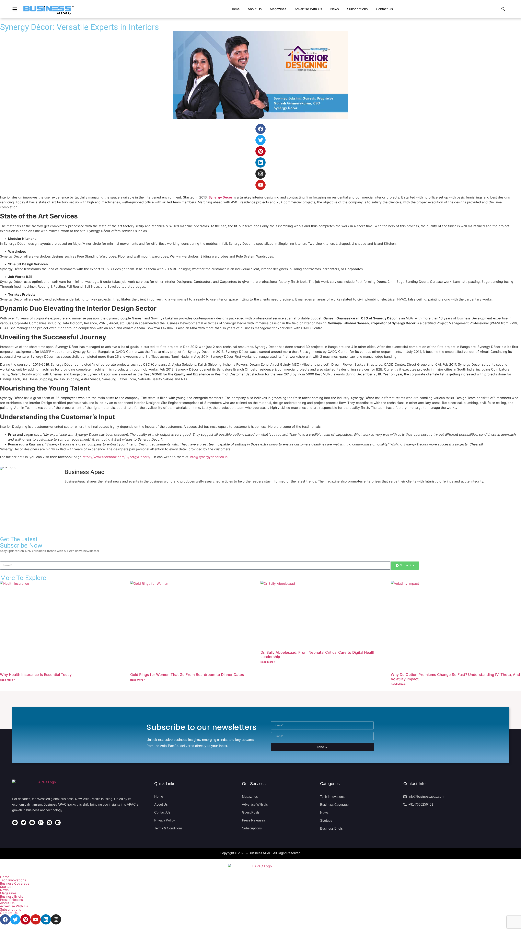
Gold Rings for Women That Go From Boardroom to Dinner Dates (187, 674)
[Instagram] (260, 174)
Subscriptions (10, 909)
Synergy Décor (220, 197)
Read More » (7, 679)
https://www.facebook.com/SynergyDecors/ (116, 457)
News (4, 890)
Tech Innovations (13, 880)
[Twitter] (260, 140)
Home (4, 876)
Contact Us (9, 912)
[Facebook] (260, 129)
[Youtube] (260, 185)
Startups (6, 886)
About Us (7, 903)
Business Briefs (11, 896)
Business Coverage (14, 883)
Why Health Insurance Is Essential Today (36, 674)
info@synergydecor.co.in (208, 457)
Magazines (8, 893)
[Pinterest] (260, 151)
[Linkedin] (260, 162)
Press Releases (11, 899)
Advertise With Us (14, 906)
